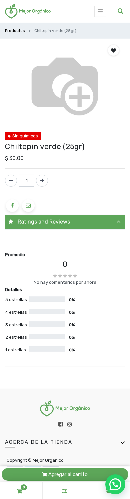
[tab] (65, 222)
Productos (15, 30)
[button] (113, 50)
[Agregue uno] (42, 181)
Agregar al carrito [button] (67, 474)
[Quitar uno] (11, 181)
